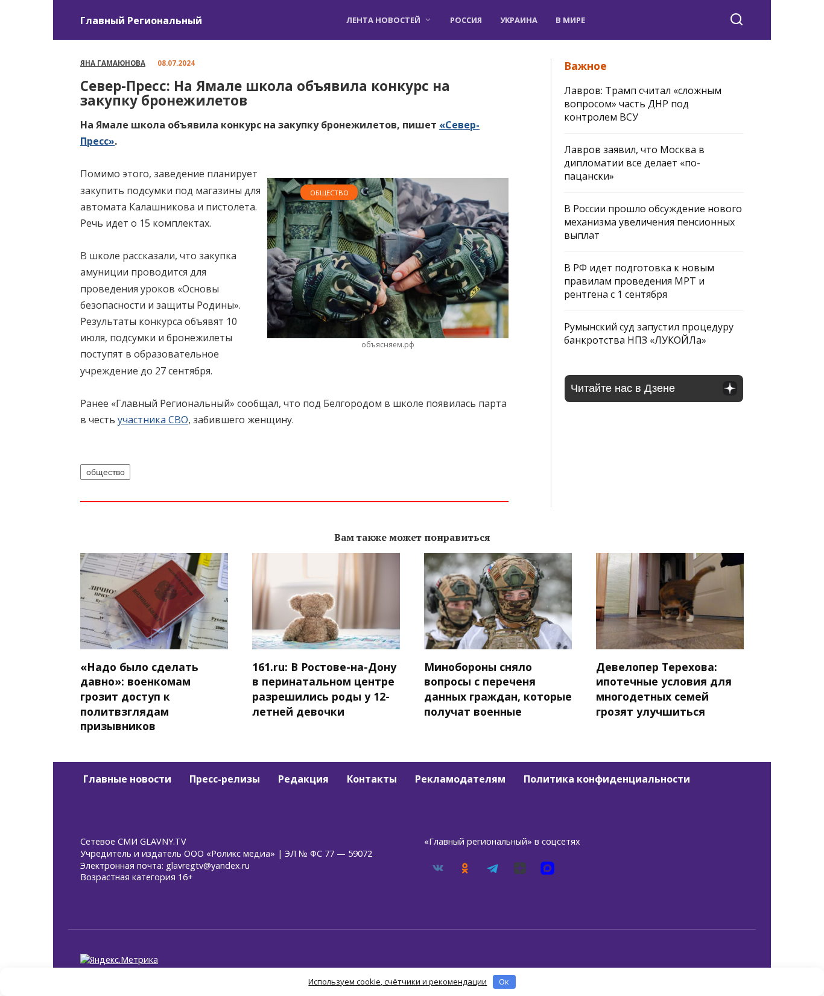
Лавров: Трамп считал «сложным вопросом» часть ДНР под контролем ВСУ (642, 104)
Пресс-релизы (224, 779)
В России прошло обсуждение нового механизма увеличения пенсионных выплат (653, 222)
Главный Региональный (141, 20)
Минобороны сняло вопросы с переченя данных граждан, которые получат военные (498, 688)
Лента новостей (383, 19)
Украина (518, 19)
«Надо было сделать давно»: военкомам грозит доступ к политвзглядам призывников (139, 696)
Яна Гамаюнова (112, 63)
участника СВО (153, 419)
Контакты (372, 779)
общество (105, 472)
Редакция (303, 779)
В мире (570, 19)
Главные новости (127, 779)
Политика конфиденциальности (607, 779)
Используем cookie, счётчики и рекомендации (397, 981)
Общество (329, 192)
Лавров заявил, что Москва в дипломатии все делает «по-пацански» (634, 163)
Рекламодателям (460, 779)
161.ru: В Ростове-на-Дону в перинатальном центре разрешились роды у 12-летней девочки (324, 688)
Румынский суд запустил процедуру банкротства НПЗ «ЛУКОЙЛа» (649, 333)
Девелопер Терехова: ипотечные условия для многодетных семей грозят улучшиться (664, 688)
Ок (504, 981)
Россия (466, 19)
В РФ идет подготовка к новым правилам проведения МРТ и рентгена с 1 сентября (639, 281)
